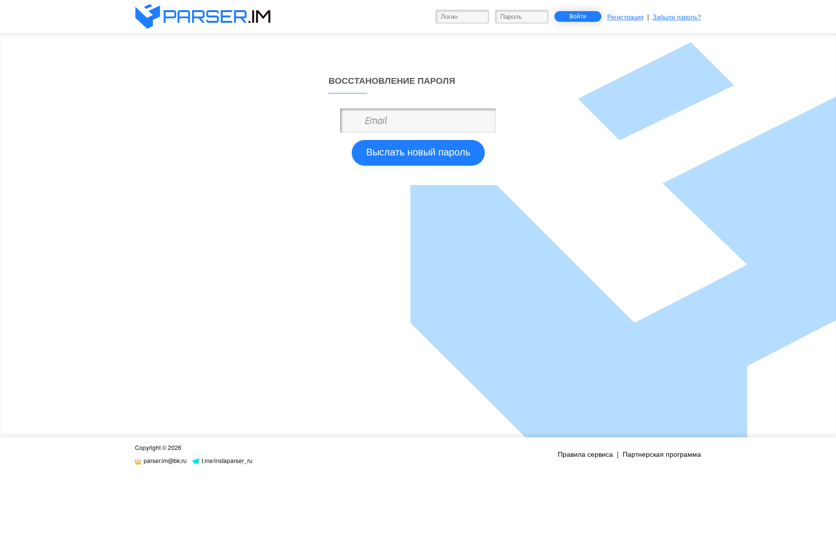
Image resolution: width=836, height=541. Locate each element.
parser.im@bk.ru (165, 460)
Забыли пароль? (677, 16)
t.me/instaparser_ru (227, 460)
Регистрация (625, 16)
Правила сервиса (585, 454)
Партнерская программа (662, 454)
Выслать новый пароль (418, 152)
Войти (577, 16)
